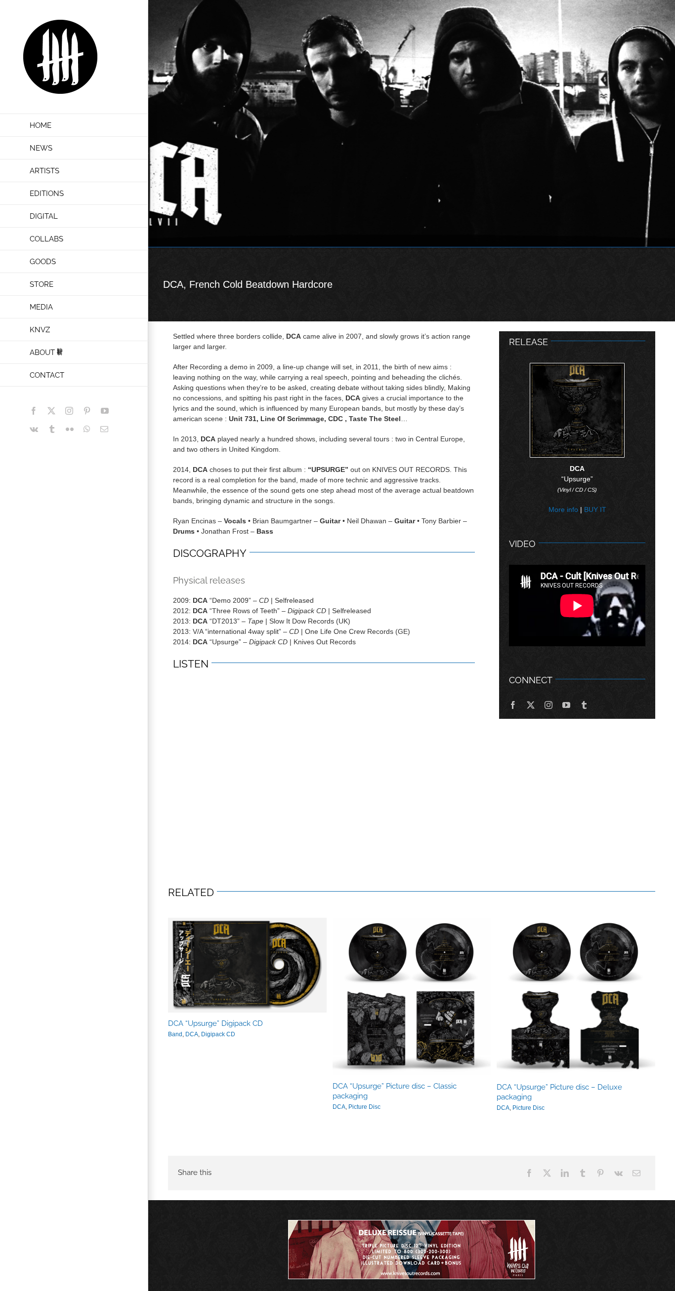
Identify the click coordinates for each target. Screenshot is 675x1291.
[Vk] (618, 1173)
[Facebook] (529, 1173)
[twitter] (531, 705)
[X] (547, 1173)
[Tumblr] (582, 1173)
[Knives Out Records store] (411, 1249)
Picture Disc (364, 1106)
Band (175, 1034)
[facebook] (513, 705)
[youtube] (566, 705)
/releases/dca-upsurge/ (411, 996)
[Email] (636, 1173)
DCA (191, 1034)
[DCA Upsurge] (577, 367)
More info (563, 509)
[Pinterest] (600, 1173)
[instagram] (548, 705)
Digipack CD (218, 1034)
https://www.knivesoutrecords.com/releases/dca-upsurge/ (247, 965)
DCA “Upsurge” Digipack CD (215, 1023)
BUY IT (595, 509)
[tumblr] (584, 705)
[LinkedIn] (565, 1173)
